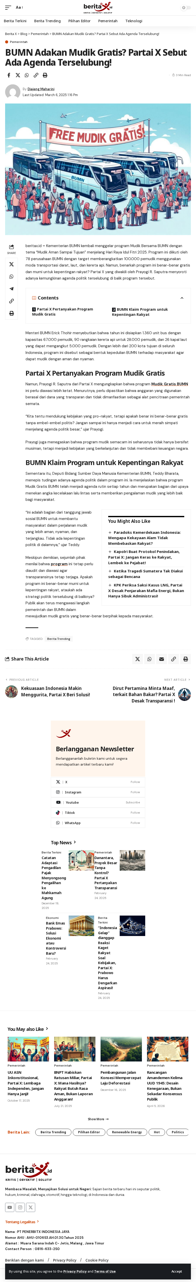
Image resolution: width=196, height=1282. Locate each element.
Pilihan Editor (89, 1132)
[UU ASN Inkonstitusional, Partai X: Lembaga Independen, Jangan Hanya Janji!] (28, 1049)
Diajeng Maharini (41, 89)
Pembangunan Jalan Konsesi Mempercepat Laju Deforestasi (121, 1077)
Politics (178, 1132)
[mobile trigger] (9, 7)
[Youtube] (98, 802)
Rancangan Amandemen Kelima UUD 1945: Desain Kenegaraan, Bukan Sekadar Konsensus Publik (164, 1086)
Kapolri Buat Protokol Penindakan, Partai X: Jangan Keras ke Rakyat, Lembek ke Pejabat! (144, 557)
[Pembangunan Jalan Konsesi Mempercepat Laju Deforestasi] (121, 1049)
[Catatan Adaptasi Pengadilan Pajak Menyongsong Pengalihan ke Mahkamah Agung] (81, 860)
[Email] (161, 659)
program (59, 564)
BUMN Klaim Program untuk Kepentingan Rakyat (140, 312)
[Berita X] (98, 7)
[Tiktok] (98, 813)
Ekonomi (52, 918)
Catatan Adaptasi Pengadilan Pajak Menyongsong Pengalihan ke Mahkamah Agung (54, 877)
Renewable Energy (127, 1132)
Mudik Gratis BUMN (169, 384)
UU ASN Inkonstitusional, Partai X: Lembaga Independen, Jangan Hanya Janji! (26, 1083)
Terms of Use (105, 1271)
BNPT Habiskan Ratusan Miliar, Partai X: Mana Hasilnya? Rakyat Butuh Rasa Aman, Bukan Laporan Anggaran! (73, 1086)
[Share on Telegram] (11, 289)
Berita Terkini (51, 852)
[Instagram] (98, 792)
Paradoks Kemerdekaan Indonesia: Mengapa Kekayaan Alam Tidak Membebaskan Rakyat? (144, 538)
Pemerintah (19, 41)
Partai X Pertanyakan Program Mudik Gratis (62, 312)
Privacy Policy (75, 1271)
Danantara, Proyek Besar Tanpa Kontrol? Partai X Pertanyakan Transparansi (105, 872)
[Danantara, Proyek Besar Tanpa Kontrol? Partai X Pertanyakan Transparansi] (132, 860)
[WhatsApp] (98, 823)
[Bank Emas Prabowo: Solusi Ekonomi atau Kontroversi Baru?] (81, 926)
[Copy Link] (36, 75)
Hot (157, 1132)
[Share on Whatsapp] (26, 75)
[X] (98, 782)
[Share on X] (17, 75)
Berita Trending (58, 639)
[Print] (44, 75)
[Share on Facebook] (8, 75)
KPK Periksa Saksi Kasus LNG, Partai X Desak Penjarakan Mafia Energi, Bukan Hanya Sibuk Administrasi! (146, 590)
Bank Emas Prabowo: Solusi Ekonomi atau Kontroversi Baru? (56, 938)
